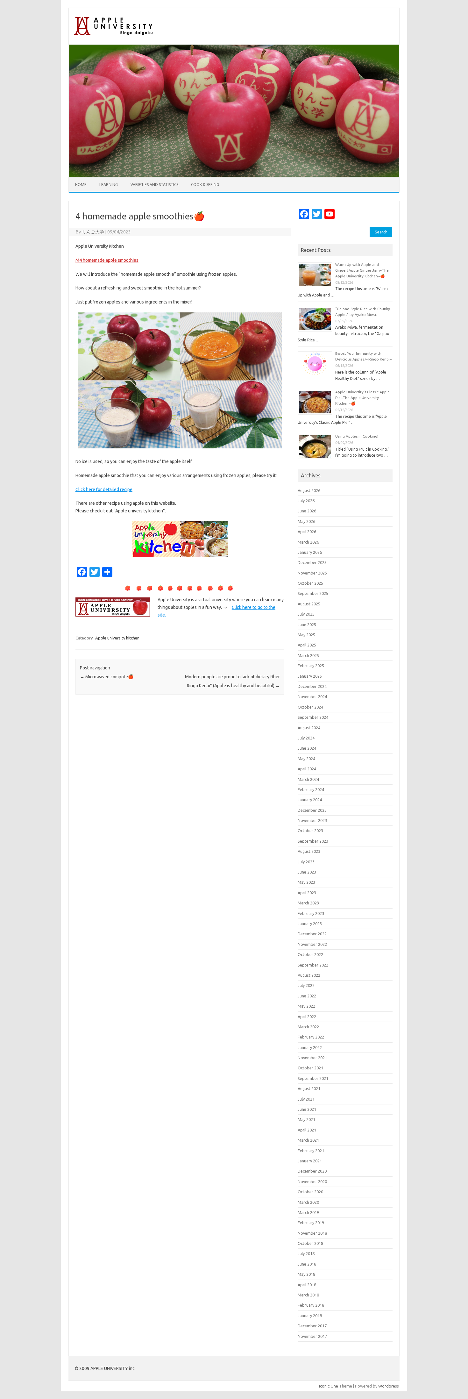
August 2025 (309, 604)
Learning (108, 184)
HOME (81, 184)
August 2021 (309, 1088)
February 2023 (311, 913)
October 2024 (310, 707)
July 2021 (306, 1099)
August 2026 (309, 490)
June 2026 (307, 511)
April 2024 (307, 769)
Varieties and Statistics (154, 184)
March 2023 (308, 903)
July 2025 (306, 614)
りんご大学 (93, 231)
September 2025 (313, 593)
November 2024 (312, 696)
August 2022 (309, 975)
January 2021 (310, 1161)
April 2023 (307, 892)
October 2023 (310, 830)
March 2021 (308, 1140)
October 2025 (310, 583)
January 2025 (310, 676)
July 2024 (306, 738)
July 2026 (306, 500)
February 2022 (311, 1037)
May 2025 (306, 634)
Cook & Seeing (205, 184)
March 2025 (308, 655)
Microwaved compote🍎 (106, 676)
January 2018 (310, 1315)
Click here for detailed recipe (103, 489)
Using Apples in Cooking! (356, 436)
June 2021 (307, 1109)
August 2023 (309, 851)
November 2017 (312, 1336)
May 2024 (306, 758)
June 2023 (307, 872)
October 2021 (310, 1068)
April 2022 (307, 1016)
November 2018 (312, 1233)
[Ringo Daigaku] (114, 33)
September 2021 (313, 1078)
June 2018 (307, 1264)
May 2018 (306, 1274)
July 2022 (306, 985)
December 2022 (312, 933)
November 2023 (312, 820)
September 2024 (313, 717)
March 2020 (308, 1202)
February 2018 (311, 1305)
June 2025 (307, 624)
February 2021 (311, 1150)
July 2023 (306, 862)
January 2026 (310, 552)
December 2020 (312, 1171)
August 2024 (309, 727)
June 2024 (307, 748)
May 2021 (306, 1119)
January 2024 (310, 799)
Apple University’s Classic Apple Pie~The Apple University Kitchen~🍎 (362, 397)
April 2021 (307, 1130)
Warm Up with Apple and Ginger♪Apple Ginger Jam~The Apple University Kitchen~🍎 (362, 270)
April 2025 (307, 645)
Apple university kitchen (117, 638)
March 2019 (308, 1212)
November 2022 (312, 944)
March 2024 (308, 779)
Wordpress (388, 1386)
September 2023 (313, 841)
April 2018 (307, 1284)
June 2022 (307, 996)
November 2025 (312, 573)
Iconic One (328, 1386)
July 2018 (306, 1253)
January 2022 (310, 1047)
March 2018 (308, 1295)
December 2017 (312, 1326)
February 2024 (311, 789)
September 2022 (313, 965)
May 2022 (306, 1006)
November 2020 (312, 1181)
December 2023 (312, 810)
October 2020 (310, 1191)
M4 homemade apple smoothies (106, 260)
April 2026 (307, 531)
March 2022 (308, 1026)
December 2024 (312, 686)
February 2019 (311, 1222)
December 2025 (312, 562)
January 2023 (310, 923)
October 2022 (310, 954)
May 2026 (306, 521)
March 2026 (308, 542)
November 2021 (312, 1057)
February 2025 (311, 665)
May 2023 (306, 882)
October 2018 (310, 1243)
